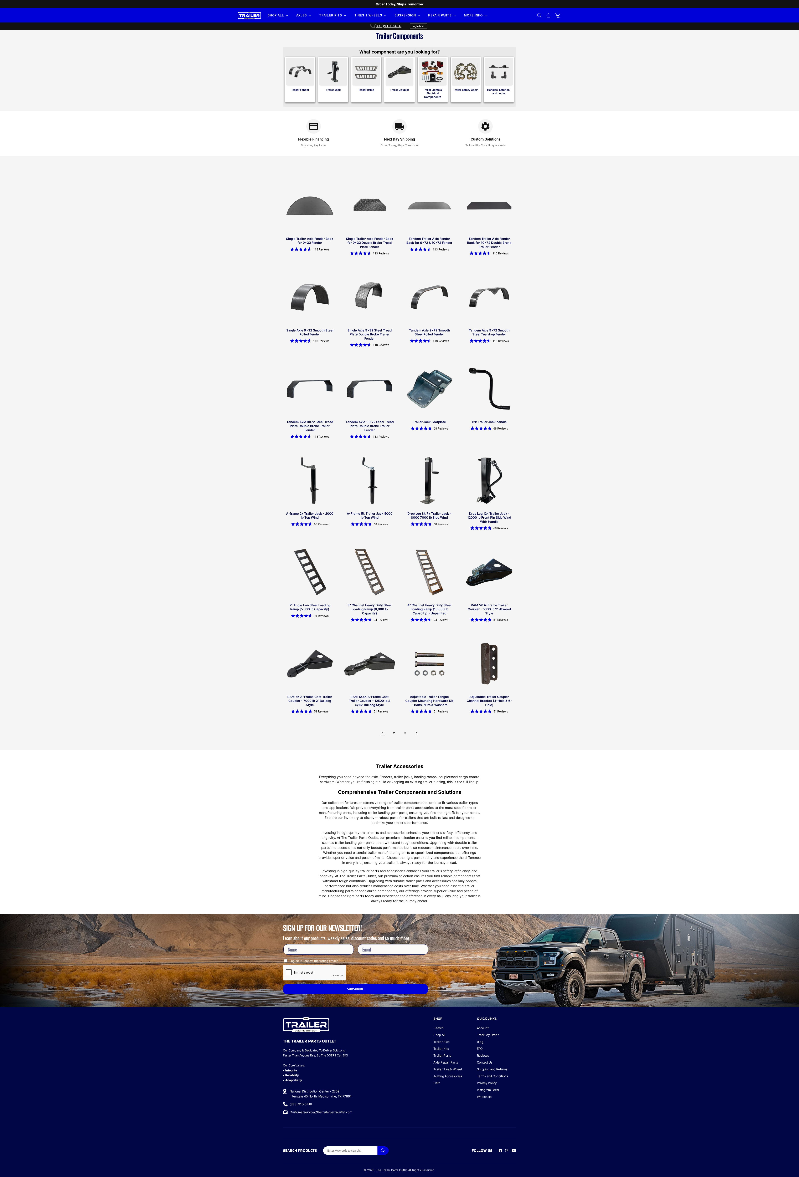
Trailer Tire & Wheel (447, 1069)
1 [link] (382, 733)
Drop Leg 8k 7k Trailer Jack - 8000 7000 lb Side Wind (429, 516)
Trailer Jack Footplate (429, 422)
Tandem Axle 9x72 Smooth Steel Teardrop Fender (489, 332)
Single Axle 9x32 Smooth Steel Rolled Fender (309, 332)
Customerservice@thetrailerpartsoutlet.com (321, 1112)
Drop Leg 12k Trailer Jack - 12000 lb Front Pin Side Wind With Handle (489, 518)
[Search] (383, 1150)
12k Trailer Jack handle (489, 422)
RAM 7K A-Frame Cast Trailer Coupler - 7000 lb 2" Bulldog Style (309, 701)
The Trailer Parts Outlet (391, 1170)
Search (438, 1028)
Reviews (483, 1055)
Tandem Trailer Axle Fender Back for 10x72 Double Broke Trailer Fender (489, 243)
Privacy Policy (487, 1083)
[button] (277, 15)
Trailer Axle (441, 1041)
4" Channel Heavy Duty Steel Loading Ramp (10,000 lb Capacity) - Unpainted (429, 609)
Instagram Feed (488, 1089)
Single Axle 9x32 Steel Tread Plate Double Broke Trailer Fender (369, 334)
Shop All (439, 1034)
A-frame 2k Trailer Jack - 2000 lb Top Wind (309, 516)
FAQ (480, 1048)
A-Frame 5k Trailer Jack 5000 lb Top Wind (369, 516)
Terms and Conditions (492, 1076)
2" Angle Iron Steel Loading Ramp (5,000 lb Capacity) (309, 607)
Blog (480, 1041)
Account (483, 1028)
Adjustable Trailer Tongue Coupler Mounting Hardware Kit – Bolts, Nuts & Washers (429, 701)
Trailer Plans (442, 1055)
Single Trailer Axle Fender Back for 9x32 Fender (309, 241)
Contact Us (485, 1062)
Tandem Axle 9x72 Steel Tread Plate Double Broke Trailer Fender (310, 426)
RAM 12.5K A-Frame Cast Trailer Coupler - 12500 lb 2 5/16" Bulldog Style (369, 701)
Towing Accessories (447, 1076)
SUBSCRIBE (355, 989)
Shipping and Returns (492, 1069)
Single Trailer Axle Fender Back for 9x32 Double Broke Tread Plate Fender (369, 243)
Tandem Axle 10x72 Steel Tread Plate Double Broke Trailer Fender (370, 426)
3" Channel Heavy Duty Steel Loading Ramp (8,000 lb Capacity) (369, 609)
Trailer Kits (441, 1048)
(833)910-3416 (387, 26)
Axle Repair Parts (445, 1062)
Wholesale (484, 1096)
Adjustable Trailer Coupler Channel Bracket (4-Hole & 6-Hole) (489, 701)
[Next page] (416, 733)
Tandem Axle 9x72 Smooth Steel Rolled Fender (429, 332)
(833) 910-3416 (301, 1104)
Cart (436, 1083)
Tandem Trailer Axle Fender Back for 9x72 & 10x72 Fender (429, 241)
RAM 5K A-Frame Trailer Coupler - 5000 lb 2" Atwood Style (489, 609)
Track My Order (488, 1034)
